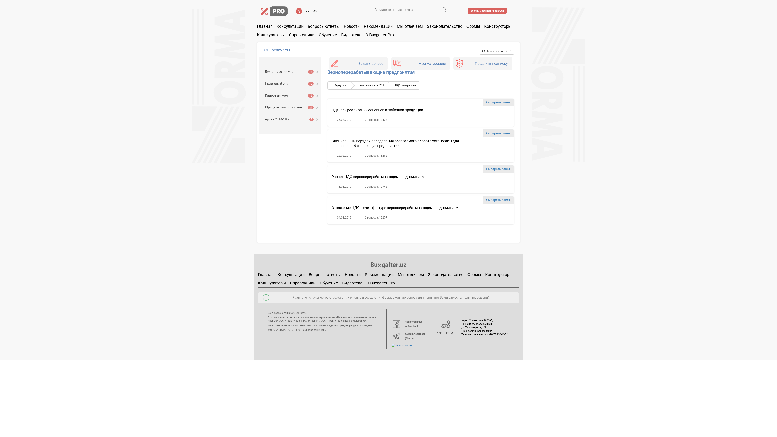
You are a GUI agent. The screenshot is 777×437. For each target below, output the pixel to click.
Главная (265, 26)
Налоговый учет (288, 84)
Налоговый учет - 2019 (371, 85)
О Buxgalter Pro (379, 34)
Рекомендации (378, 26)
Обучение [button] (328, 34)
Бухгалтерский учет (288, 72)
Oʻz (315, 11)
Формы (473, 26)
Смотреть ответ (498, 102)
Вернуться (341, 85)
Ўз (307, 11)
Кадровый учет (288, 95)
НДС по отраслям (405, 85)
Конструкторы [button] (498, 26)
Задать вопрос (370, 63)
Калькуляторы (272, 283)
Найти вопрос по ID (498, 51)
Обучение (329, 283)
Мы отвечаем (410, 26)
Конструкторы (499, 274)
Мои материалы (432, 63)
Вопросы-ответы (324, 26)
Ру (299, 11)
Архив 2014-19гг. (288, 119)
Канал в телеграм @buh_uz (415, 336)
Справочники (302, 34)
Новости (352, 26)
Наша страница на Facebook (413, 324)
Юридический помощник (288, 107)
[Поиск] (444, 9)
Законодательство (444, 26)
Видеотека (351, 34)
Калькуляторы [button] (271, 34)
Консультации (290, 26)
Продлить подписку (491, 63)
